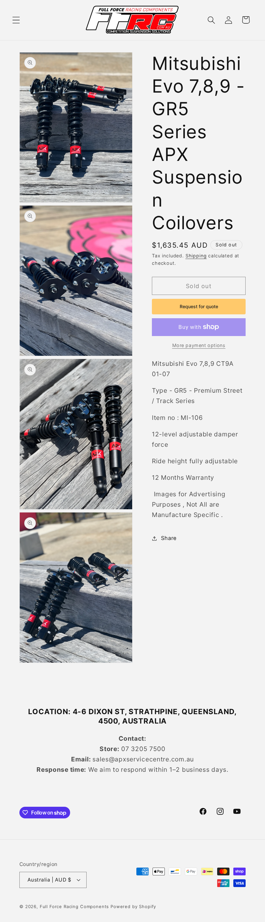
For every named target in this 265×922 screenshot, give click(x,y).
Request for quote (199, 306)
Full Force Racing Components (74, 906)
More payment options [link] (199, 345)
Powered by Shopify (133, 906)
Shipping (196, 255)
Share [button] (169, 538)
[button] (16, 19)
